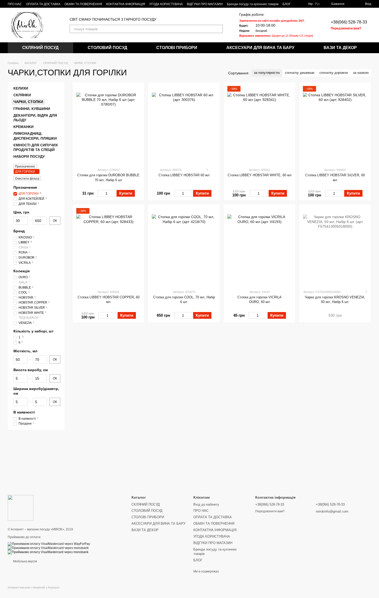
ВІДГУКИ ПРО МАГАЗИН (205, 4)
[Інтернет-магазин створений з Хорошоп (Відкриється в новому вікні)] (34, 592)
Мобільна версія (24, 561)
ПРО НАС (15, 4)
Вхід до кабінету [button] (206, 504)
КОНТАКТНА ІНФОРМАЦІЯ (125, 4)
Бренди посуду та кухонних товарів (252, 4)
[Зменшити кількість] (100, 193)
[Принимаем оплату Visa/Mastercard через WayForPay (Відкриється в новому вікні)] (49, 544)
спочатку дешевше (299, 73)
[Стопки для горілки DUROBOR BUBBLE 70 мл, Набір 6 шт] (108, 124)
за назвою (361, 73)
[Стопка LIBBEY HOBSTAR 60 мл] (184, 124)
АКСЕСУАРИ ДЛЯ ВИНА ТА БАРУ (260, 47)
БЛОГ (287, 4)
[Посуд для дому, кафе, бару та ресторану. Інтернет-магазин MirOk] (21, 507)
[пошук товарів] (219, 29)
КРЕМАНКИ (23, 127)
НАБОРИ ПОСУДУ (29, 156)
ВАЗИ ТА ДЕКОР (340, 47)
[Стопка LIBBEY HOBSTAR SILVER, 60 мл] (335, 124)
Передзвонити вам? (346, 28)
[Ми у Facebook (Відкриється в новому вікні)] (298, 4)
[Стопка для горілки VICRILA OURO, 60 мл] (259, 246)
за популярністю (267, 73)
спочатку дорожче (333, 73)
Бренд (19, 231)
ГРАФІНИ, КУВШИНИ (31, 109)
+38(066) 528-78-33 (349, 22)
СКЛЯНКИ (22, 95)
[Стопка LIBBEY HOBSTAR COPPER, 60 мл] (108, 246)
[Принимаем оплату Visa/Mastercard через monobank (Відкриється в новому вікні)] (48, 548)
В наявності (24, 412)
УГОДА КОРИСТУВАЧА (166, 4)
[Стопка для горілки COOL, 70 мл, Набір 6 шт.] (184, 246)
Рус (317, 3)
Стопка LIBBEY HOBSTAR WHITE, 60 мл (260, 175)
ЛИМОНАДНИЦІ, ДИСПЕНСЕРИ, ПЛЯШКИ (35, 135)
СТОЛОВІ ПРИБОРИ (176, 47)
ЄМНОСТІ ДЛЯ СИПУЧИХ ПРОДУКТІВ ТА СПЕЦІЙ (35, 147)
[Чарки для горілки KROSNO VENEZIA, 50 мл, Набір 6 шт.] (335, 246)
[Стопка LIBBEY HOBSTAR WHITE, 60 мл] (259, 124)
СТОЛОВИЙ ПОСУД (107, 47)
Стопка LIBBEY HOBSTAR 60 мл (184, 175)
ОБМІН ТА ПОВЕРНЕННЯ (83, 4)
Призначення (25, 187)
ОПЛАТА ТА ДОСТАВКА (43, 4)
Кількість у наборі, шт (33, 331)
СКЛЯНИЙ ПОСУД (40, 47)
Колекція (21, 271)
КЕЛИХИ (20, 88)
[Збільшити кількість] (113, 193)
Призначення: (25, 166)
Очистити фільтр (27, 178)
